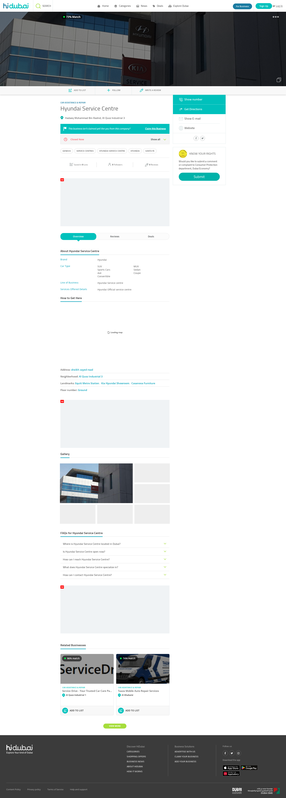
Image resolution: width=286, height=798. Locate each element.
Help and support (78, 789)
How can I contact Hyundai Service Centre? (87, 575)
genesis (67, 151)
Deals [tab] (151, 236)
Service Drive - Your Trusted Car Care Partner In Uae (87, 690)
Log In (279, 5)
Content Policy (13, 789)
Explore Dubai (181, 5)
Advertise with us (185, 751)
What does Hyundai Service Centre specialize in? (90, 567)
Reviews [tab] (114, 236)
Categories (124, 5)
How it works (135, 771)
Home (105, 5)
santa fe (149, 151)
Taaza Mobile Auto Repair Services (138, 690)
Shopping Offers (136, 756)
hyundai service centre (112, 151)
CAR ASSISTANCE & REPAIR (73, 687)
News (143, 5)
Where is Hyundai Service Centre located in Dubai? (91, 544)
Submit (199, 176)
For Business (242, 6)
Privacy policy (34, 789)
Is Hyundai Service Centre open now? (84, 551)
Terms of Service (55, 789)
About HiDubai (135, 766)
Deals (159, 5)
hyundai (135, 151)
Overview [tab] (78, 236)
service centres (85, 151)
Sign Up (264, 5)
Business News (135, 761)
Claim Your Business (186, 756)
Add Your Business (185, 761)
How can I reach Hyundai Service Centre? (86, 559)
